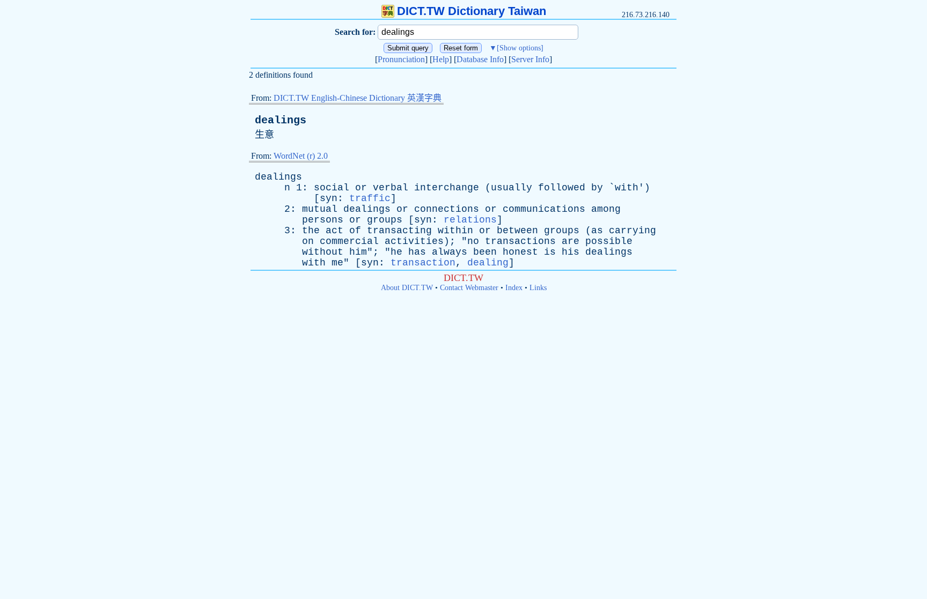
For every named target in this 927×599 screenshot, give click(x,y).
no (473, 241)
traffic (370, 198)
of (355, 230)
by (597, 187)
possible (608, 241)
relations (470, 220)
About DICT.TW (407, 288)
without (322, 252)
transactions (520, 241)
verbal (390, 187)
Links (538, 288)
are (570, 241)
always (449, 252)
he (396, 252)
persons (322, 220)
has (417, 252)
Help (440, 59)
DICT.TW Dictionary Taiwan (471, 11)
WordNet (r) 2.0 (301, 155)
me (337, 262)
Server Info (530, 59)
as (597, 230)
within (455, 230)
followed (561, 187)
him (358, 252)
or (361, 187)
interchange (446, 187)
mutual (319, 209)
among (606, 209)
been (485, 252)
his (570, 252)
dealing (488, 262)
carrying (632, 230)
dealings (280, 120)
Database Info (480, 59)
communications (544, 209)
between (517, 230)
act (334, 230)
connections (446, 209)
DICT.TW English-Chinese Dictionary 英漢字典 (358, 97)
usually (511, 187)
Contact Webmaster (469, 288)
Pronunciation (401, 59)
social (331, 187)
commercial (349, 241)
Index (514, 288)
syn (328, 198)
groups (384, 220)
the (311, 230)
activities (414, 241)
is (550, 252)
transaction (423, 262)
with (626, 187)
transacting (399, 230)
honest (520, 252)
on (308, 241)
